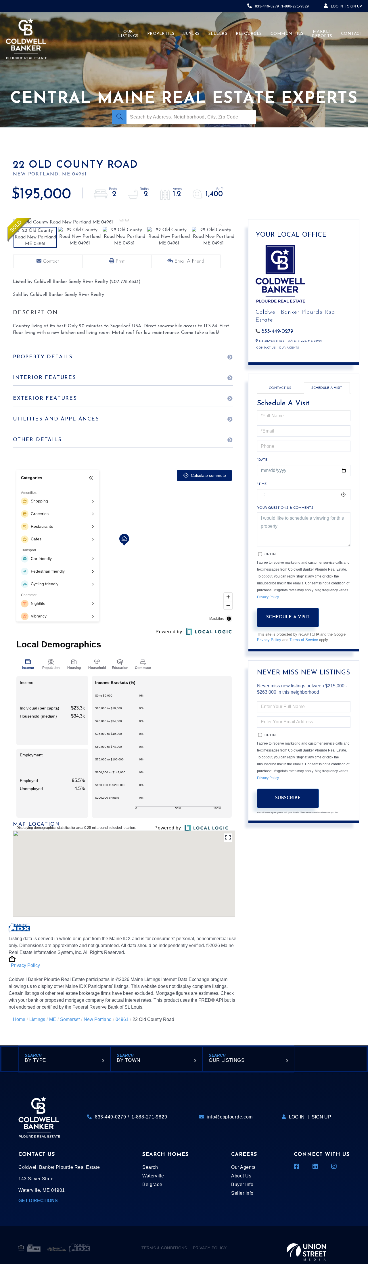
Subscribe (288, 798)
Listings (37, 1019)
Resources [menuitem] (249, 34)
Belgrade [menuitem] (152, 1184)
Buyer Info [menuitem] (242, 1184)
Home (19, 1019)
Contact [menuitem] (352, 34)
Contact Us (265, 347)
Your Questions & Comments (285, 508)
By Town (128, 1060)
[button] (119, 117)
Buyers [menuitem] (191, 34)
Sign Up (354, 6)
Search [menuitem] (150, 1167)
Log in (337, 6)
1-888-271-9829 (295, 6)
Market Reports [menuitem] (322, 34)
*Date (262, 460)
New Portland (98, 1019)
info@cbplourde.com (230, 1116)
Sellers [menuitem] (217, 34)
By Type (35, 1060)
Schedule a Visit (326, 388)
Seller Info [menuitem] (242, 1193)
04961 (122, 1019)
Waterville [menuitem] (153, 1175)
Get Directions (38, 1200)
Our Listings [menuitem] (128, 34)
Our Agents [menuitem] (243, 1167)
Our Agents (289, 347)
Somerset (70, 1019)
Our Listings (226, 1060)
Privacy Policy (25, 965)
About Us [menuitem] (241, 1175)
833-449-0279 (267, 6)
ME (52, 1019)
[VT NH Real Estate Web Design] (306, 1247)
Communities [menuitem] (287, 34)
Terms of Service (304, 640)
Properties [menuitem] (161, 34)
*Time (262, 484)
